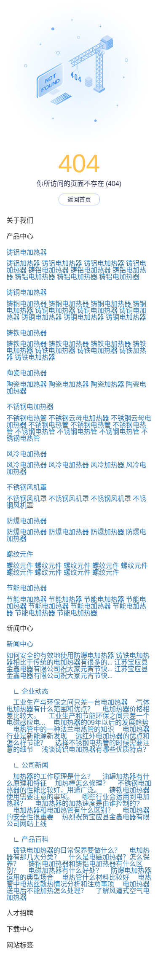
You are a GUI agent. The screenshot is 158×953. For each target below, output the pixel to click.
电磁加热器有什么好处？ (61, 870)
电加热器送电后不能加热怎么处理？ (78, 887)
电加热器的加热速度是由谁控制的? (84, 803)
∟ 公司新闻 (27, 765)
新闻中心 (19, 644)
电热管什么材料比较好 (92, 877)
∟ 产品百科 (27, 839)
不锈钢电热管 (26, 418)
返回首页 (79, 199)
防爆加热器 (107, 532)
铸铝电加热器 (26, 252)
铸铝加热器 (23, 263)
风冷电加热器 (26, 454)
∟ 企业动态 (27, 691)
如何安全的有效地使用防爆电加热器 (60, 655)
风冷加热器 (107, 464)
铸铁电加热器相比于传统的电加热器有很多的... (78, 659)
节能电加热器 (26, 588)
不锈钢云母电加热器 (78, 418)
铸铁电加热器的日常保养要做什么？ (63, 850)
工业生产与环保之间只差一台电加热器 (67, 702)
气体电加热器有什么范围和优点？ (78, 706)
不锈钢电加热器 (30, 406)
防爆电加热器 (26, 521)
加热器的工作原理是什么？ (50, 776)
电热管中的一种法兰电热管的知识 (60, 729)
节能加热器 (65, 599)
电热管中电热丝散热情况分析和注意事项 (78, 881)
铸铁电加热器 (26, 333)
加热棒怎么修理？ (78, 783)
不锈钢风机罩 (26, 487)
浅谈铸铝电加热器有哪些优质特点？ (92, 749)
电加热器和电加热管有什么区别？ (60, 810)
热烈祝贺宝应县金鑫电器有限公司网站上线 (78, 820)
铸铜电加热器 (26, 292)
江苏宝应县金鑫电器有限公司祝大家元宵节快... (77, 666)
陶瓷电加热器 (26, 373)
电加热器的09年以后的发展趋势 (98, 722)
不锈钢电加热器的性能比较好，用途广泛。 (78, 787)
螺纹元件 (19, 554)
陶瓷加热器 (107, 384)
